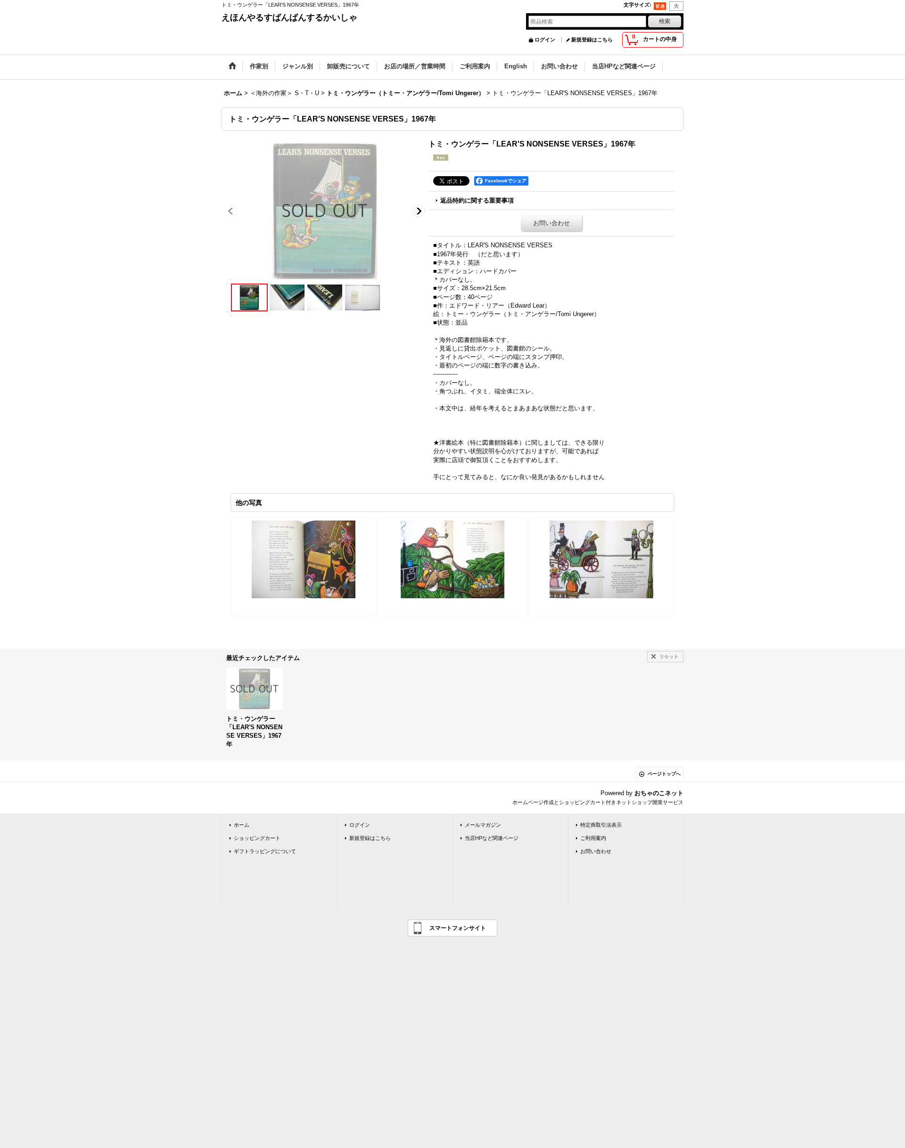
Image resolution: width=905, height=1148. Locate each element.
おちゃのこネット (658, 793)
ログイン (545, 39)
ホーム (241, 825)
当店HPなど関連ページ (491, 838)
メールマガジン (483, 825)
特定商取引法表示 (601, 825)
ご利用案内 (593, 838)
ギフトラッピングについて (265, 851)
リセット (668, 656)
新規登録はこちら (592, 39)
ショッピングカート (257, 838)
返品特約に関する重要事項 (477, 200)
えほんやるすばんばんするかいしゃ (289, 17)
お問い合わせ (551, 223)
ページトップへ (664, 773)
